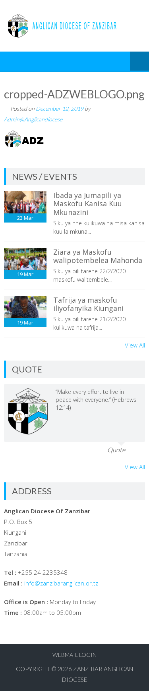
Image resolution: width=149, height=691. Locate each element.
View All (135, 345)
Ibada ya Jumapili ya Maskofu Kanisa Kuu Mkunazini (87, 203)
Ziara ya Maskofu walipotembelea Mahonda (97, 256)
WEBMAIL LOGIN (74, 654)
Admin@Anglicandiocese (33, 119)
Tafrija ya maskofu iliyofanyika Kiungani (88, 304)
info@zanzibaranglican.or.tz (61, 583)
